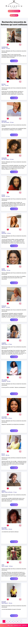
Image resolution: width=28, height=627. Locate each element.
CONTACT (24, 625)
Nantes (3, 196)
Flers (3, 85)
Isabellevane (5, 47)
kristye (3, 195)
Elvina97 (4, 601)
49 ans (9, 233)
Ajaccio (3, 48)
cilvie (3, 565)
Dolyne (3, 232)
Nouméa (4, 270)
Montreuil (4, 233)
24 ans (8, 307)
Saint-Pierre (4, 344)
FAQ (9, 625)
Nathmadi (4, 121)
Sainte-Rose (5, 529)
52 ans (8, 270)
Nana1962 (4, 528)
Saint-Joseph (5, 566)
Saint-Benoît (5, 603)
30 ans (8, 48)
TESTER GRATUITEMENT (14, 11)
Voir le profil (14, 61)
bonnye (3, 84)
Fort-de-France (5, 122)
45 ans (8, 196)
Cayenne (4, 381)
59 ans (10, 603)
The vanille (4, 380)
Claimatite (4, 158)
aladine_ (4, 491)
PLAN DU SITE (17, 625)
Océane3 (4, 306)
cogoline (4, 343)
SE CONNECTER (14, 15)
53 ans (6, 85)
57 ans (10, 344)
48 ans (11, 566)
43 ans (10, 418)
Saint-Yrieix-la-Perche (7, 492)
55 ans (12, 122)
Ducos (3, 454)
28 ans (8, 381)
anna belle (4, 417)
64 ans (10, 529)
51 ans (15, 492)
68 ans (7, 455)
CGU (11, 625)
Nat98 (3, 269)
